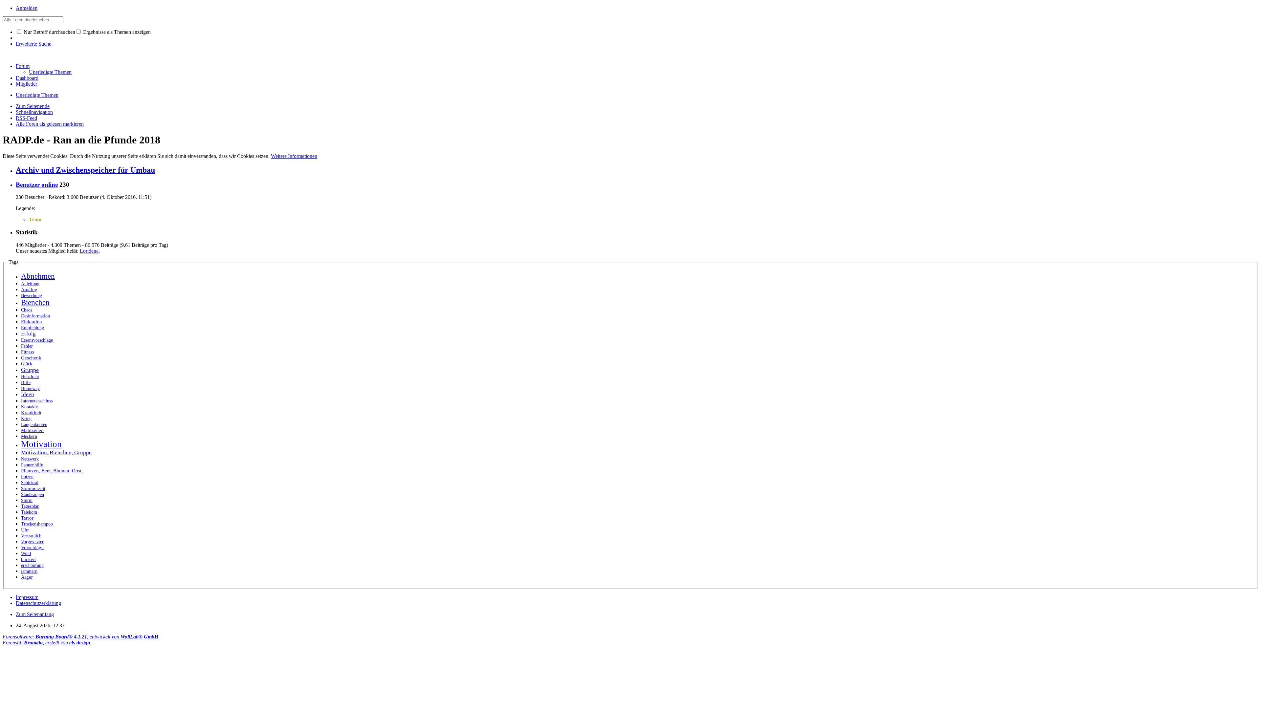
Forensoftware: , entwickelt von (80, 636)
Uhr (25, 529)
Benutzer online (37, 184)
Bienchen (35, 302)
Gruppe (30, 370)
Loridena (89, 251)
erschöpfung (32, 565)
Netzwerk (30, 459)
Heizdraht (30, 376)
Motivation (41, 444)
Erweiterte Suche (33, 44)
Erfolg (28, 334)
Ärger (27, 577)
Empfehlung (32, 327)
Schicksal (29, 482)
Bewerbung (31, 295)
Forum (23, 66)
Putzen (27, 476)
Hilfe (26, 382)
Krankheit (31, 412)
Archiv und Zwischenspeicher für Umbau (85, 170)
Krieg (26, 418)
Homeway (30, 388)
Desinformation (35, 315)
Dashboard (27, 78)
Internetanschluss (37, 400)
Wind (26, 553)
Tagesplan (30, 506)
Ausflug (29, 289)
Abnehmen (38, 276)
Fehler (27, 346)
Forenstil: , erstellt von (46, 642)
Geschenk (31, 357)
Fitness (27, 352)
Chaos (26, 310)
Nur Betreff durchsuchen (48, 32)
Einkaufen (31, 321)
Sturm (27, 500)
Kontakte (29, 406)
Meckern (29, 436)
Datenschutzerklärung (38, 603)
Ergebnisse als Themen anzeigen (116, 32)
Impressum (27, 597)
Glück (26, 363)
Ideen (27, 394)
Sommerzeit (33, 488)
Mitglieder (26, 84)
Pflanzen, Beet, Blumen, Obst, (52, 470)
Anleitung (30, 283)
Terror (27, 518)
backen (28, 559)
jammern (29, 571)
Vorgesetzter (32, 541)
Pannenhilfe (32, 464)
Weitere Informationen (294, 156)
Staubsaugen (32, 494)
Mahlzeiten (32, 430)
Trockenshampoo (37, 524)
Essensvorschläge (37, 340)
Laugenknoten (34, 424)
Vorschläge (32, 547)
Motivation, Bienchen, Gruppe (56, 452)
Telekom (29, 512)
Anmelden (26, 8)
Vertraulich (31, 535)
